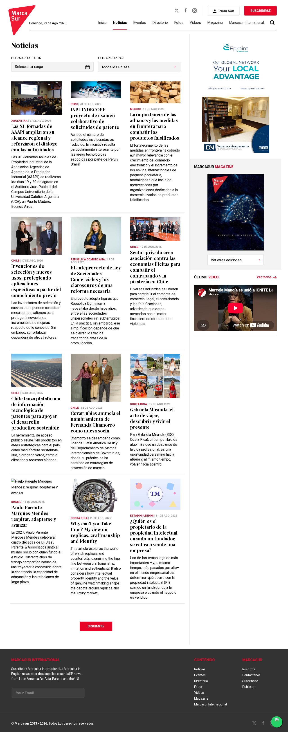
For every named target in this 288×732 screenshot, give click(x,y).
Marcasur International (246, 22)
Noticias (120, 22)
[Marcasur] (22, 21)
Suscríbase (250, 681)
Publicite (248, 687)
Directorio (160, 22)
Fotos (178, 22)
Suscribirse (260, 11)
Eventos (139, 22)
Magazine (215, 22)
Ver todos (264, 277)
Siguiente (96, 626)
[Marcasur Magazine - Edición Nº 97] (235, 214)
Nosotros (248, 669)
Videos (195, 22)
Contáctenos (251, 675)
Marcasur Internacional (210, 704)
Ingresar (226, 11)
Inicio (102, 22)
